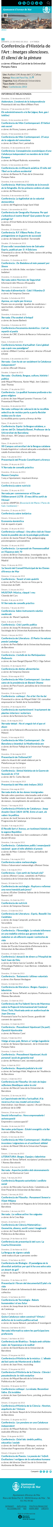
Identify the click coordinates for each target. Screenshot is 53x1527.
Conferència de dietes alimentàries (20, 669)
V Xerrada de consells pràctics (17, 467)
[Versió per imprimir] (50, 1471)
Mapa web (33, 1508)
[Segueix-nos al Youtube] (28, 2)
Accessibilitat (14, 1508)
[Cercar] (48, 2)
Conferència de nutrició (14, 903)
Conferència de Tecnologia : (20, 1301)
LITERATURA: (23, 1156)
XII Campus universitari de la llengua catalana (25, 446)
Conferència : (25, 264)
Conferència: (26, 154)
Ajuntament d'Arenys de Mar (17, 9)
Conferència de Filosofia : (25, 1199)
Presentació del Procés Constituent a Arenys (25, 459)
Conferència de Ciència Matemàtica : (23, 1226)
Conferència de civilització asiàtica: (26, 169)
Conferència (23, 1182)
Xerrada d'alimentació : (23, 290)
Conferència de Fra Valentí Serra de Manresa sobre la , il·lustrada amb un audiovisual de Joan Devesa (25, 1008)
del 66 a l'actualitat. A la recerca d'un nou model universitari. (22, 1100)
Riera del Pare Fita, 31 (21, 77)
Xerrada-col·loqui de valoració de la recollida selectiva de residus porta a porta (25, 412)
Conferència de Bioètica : (25, 1343)
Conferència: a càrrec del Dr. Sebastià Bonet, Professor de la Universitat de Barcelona (25, 429)
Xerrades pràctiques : (25, 1129)
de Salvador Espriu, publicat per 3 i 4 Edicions (22, 248)
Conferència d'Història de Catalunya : (24, 812)
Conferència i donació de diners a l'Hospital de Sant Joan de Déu (26, 958)
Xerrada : (26, 363)
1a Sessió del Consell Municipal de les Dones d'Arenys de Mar (25, 569)
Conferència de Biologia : (26, 1266)
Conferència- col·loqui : (23, 696)
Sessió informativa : (23, 1117)
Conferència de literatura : (24, 988)
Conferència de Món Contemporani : (25, 681)
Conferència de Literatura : (26, 639)
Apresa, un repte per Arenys (16, 301)
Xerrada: (17, 317)
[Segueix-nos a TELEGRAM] (36, 2)
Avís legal (22, 1506)
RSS (24, 1508)
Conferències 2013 (18, 86)
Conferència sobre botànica (16, 513)
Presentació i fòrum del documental (26, 1284)
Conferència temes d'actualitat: (25, 346)
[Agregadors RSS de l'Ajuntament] (41, 2)
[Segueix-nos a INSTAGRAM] (32, 2)
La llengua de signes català (15, 1252)
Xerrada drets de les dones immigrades (22, 792)
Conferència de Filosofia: (23, 1083)
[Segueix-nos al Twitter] (24, 2)
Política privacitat (38, 1506)
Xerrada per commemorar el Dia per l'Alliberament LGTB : (24, 497)
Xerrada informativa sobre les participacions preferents (25, 1332)
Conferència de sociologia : (26, 887)
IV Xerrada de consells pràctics (17, 603)
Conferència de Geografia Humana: (25, 216)
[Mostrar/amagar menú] (5, 15)
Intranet (9, 1506)
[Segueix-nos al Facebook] (20, 2)
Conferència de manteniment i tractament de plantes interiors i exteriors (25, 711)
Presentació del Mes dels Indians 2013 (22, 784)
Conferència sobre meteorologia (18, 862)
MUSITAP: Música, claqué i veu (18, 592)
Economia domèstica (12, 521)
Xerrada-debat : (23, 725)
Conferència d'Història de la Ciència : (26, 1373)
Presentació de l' (16, 757)
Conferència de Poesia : (25, 1457)
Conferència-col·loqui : (26, 533)
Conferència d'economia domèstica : (25, 329)
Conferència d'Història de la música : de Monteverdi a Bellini (26, 1360)
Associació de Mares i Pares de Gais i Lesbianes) (25, 504)
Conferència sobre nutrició (15, 485)
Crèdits (45, 1508)
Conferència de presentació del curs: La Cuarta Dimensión (22, 1243)
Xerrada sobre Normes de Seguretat (20, 280)
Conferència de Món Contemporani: (25, 124)
